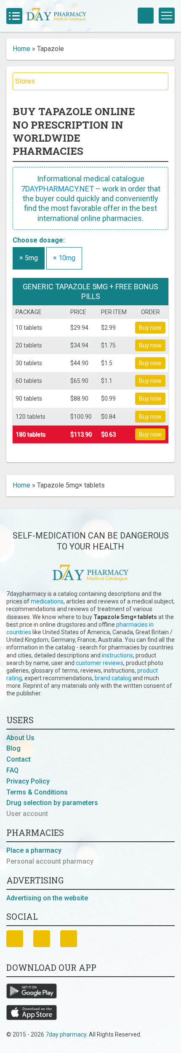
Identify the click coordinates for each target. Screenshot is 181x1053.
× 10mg (64, 258)
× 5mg (28, 258)
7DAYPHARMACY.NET (57, 188)
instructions (117, 655)
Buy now (150, 327)
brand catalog (113, 678)
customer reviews (99, 663)
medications (47, 601)
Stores (25, 81)
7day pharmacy (65, 1034)
